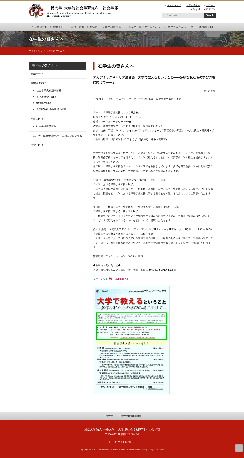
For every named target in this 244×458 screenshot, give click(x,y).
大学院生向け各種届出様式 (51, 109)
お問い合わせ (193, 5)
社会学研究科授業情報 (48, 90)
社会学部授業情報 (46, 126)
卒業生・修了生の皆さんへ (144, 27)
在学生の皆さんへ (175, 27)
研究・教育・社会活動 (84, 27)
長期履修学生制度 (46, 96)
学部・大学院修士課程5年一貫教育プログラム (56, 136)
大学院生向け (38, 83)
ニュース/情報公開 (202, 27)
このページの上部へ (239, 448)
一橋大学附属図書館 (129, 416)
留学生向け (37, 144)
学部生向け (37, 118)
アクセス (210, 5)
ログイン (210, 9)
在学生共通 (37, 74)
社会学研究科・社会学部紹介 (49, 27)
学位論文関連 (43, 103)
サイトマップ (174, 5)
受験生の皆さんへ (113, 27)
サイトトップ (36, 50)
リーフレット (100, 278)
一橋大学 (108, 416)
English (196, 9)
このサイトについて (124, 442)
